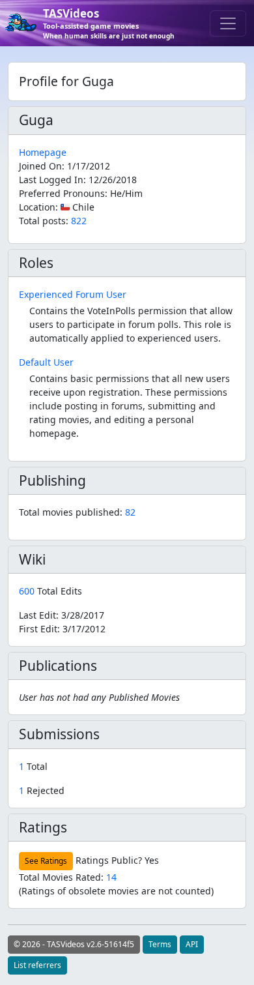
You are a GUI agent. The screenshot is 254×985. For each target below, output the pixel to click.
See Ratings (46, 860)
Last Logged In (51, 179)
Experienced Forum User (72, 294)
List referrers (37, 965)
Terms (159, 944)
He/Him (126, 193)
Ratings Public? (109, 860)
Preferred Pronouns (62, 193)
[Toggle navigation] (228, 23)
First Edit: (62, 629)
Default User (46, 362)
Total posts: (43, 220)
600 (28, 591)
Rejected (41, 790)
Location (37, 207)
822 (79, 220)
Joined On (40, 166)
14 (111, 877)
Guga (36, 120)
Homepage (42, 152)
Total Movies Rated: (68, 877)
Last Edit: (61, 615)
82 (130, 512)
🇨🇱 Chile (77, 207)
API (192, 944)
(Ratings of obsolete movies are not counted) (116, 891)
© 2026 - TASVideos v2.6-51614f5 (74, 944)
